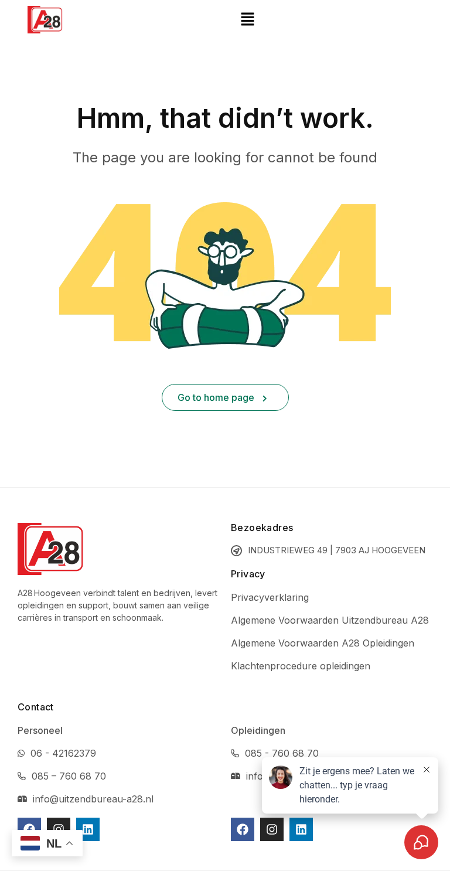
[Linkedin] (88, 829)
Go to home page (217, 397)
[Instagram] (58, 829)
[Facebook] (29, 829)
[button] (247, 19)
